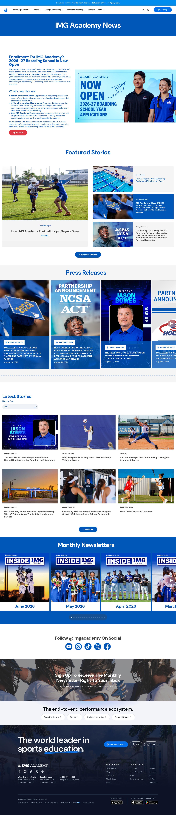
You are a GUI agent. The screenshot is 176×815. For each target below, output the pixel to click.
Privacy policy (23, 802)
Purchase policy (36, 802)
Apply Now (18, 132)
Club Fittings (111, 779)
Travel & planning (136, 779)
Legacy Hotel (111, 768)
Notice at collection (51, 802)
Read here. (114, 3)
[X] (36, 771)
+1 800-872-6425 (67, 777)
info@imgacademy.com (69, 780)
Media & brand (136, 772)
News (132, 775)
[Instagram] (78, 646)
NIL (150, 775)
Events (108, 782)
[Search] (143, 9)
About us (133, 768)
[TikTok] (88, 646)
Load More (88, 529)
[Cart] (148, 9)
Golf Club (110, 775)
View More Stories (88, 254)
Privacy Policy (114, 686)
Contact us (153, 782)
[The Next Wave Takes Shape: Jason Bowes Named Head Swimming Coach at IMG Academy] (126, 324)
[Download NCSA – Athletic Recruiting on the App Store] (137, 802)
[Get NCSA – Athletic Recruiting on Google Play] (151, 802)
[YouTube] (68, 646)
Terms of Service (88, 802)
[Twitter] (97, 646)
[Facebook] (107, 646)
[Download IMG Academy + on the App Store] (117, 802)
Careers (152, 768)
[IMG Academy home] (6, 9)
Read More (45, 236)
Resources (153, 772)
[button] (1, 375)
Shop (108, 772)
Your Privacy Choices (68, 802)
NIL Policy (152, 779)
